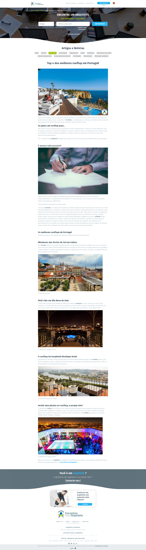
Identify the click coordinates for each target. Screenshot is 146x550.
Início (32, 10)
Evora (76, 529)
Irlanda (74, 540)
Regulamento (74, 53)
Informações (77, 56)
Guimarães (80, 529)
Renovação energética (101, 56)
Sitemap (67, 521)
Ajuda (82, 53)
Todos (36, 53)
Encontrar (100, 24)
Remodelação (88, 56)
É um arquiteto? (103, 3)
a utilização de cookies (101, 546)
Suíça (81, 540)
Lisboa (62, 529)
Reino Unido (55, 540)
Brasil (96, 540)
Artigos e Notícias (71, 3)
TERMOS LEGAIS (85, 521)
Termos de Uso (75, 521)
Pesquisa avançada (73, 34)
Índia (78, 540)
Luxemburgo (86, 540)
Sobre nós (81, 3)
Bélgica (91, 540)
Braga (68, 529)
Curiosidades (63, 53)
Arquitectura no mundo (104, 53)
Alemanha (70, 540)
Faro (84, 529)
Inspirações (52, 53)
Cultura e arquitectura (44, 56)
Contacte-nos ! (73, 480)
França (50, 540)
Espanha (61, 540)
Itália (65, 540)
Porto (65, 529)
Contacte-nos (89, 3)
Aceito (72, 548)
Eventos (43, 53)
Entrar (103, 5)
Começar (85, 504)
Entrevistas (90, 53)
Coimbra (73, 529)
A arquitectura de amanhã (62, 56)
